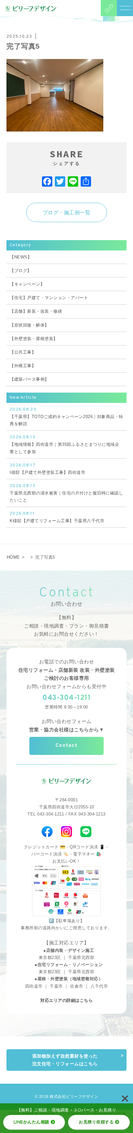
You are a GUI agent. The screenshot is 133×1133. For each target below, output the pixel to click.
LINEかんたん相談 (31, 1121)
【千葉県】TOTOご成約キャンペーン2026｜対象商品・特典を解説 (66, 416)
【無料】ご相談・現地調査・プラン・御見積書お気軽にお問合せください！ (66, 626)
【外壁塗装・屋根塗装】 (34, 338)
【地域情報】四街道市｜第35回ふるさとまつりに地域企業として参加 (64, 444)
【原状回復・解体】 (29, 325)
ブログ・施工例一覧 (67, 212)
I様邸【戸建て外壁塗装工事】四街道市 (47, 469)
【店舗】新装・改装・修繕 (36, 311)
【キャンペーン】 (27, 284)
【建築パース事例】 (29, 379)
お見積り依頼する (96, 1121)
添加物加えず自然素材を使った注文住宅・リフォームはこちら (65, 1059)
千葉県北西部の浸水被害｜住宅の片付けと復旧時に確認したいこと (66, 493)
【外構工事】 (23, 365)
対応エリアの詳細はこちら (66, 1000)
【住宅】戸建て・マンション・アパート (49, 297)
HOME (13, 557)
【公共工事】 (23, 352)
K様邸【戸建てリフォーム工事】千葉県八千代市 (57, 517)
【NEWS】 (21, 257)
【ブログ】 (21, 270)
